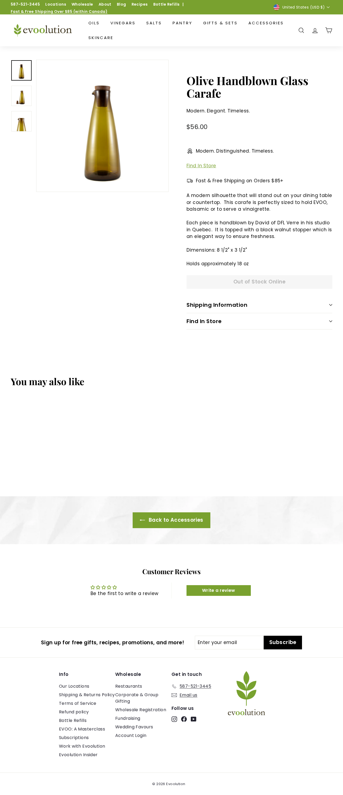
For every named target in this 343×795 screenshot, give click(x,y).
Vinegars (123, 23)
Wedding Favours (134, 727)
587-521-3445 (25, 4)
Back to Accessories (175, 520)
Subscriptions (74, 738)
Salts (154, 23)
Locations (55, 4)
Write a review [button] (218, 590)
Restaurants (128, 686)
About (105, 4)
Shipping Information (217, 305)
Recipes (140, 4)
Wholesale (82, 4)
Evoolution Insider (78, 755)
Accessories (266, 23)
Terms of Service (77, 703)
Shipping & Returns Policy (87, 695)
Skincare (100, 37)
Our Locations (74, 686)
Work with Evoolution (82, 746)
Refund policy (74, 712)
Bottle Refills (166, 4)
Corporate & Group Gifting (136, 698)
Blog (121, 4)
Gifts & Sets (220, 23)
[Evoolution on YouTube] (193, 719)
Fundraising (127, 718)
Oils (94, 23)
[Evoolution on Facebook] (184, 719)
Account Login (131, 735)
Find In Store (201, 165)
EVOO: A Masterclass (82, 729)
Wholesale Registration (140, 710)
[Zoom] (102, 126)
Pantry (182, 23)
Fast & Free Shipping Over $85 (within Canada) (59, 11)
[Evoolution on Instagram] (174, 719)
